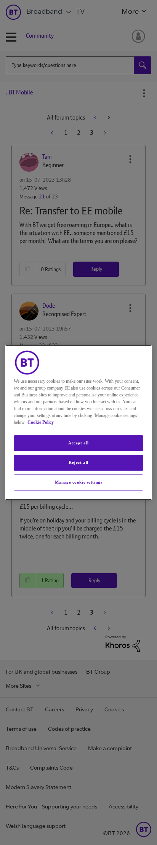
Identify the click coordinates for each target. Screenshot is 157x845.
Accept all (78, 443)
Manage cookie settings (79, 482)
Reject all (78, 462)
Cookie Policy (40, 422)
